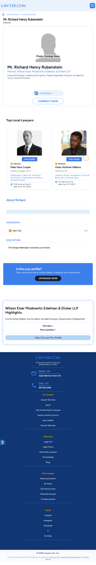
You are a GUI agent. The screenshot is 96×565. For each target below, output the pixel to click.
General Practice (22, 78)
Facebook (48, 525)
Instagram (48, 520)
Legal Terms (48, 447)
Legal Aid (48, 442)
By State (48, 483)
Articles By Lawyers (48, 452)
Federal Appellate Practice (59, 75)
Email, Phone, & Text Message (70, 557)
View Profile (29, 159)
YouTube (48, 536)
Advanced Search (48, 478)
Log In (48, 405)
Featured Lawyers (48, 494)
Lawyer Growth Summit (48, 415)
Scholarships (48, 457)
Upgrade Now (48, 278)
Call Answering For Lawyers (48, 410)
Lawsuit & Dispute (16, 75)
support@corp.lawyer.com (50, 376)
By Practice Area (48, 489)
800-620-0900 (45, 388)
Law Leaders (48, 420)
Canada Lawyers (48, 499)
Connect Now (48, 101)
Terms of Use (54, 557)
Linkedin (48, 515)
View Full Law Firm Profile (48, 337)
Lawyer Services (48, 400)
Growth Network (48, 425)
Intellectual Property (35, 75)
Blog (48, 462)
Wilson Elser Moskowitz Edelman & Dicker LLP (43, 71)
